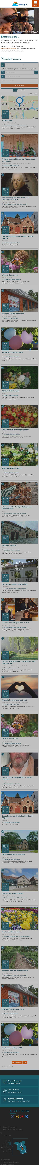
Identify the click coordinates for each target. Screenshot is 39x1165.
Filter (25, 1062)
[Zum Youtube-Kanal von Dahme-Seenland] (22, 1117)
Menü (35, 5)
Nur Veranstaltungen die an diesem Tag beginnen (19, 69)
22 (9, 1066)
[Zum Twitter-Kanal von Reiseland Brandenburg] (26, 1117)
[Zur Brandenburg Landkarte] (14, 1148)
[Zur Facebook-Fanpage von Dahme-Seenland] (12, 1117)
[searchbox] (14, 72)
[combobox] (19, 72)
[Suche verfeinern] (15, 90)
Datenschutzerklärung (11, 1162)
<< (2, 1066)
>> (12, 1066)
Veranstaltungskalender (8, 48)
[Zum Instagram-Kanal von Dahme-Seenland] (17, 1117)
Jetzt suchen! (19, 85)
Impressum (7, 1160)
